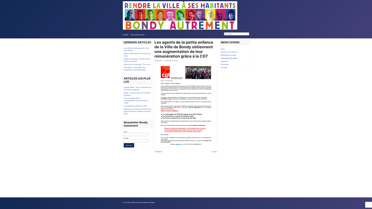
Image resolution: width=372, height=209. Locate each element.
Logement (224, 61)
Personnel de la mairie (229, 58)
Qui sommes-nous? (138, 35)
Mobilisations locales (228, 55)
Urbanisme (225, 64)
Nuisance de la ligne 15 (229, 52)
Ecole (223, 49)
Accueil (125, 35)
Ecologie (224, 67)
